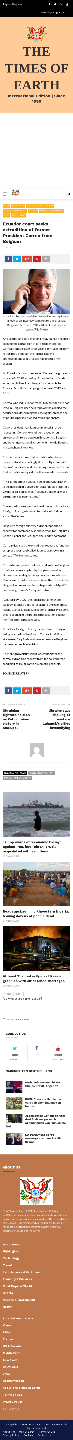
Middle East (11, 1353)
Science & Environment (19, 1300)
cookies (28, 1435)
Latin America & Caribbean (40, 205)
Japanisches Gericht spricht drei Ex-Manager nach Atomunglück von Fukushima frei (36, 1121)
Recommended (55, 210)
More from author (41, 773)
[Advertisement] (36, 151)
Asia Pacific (11, 1360)
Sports (8, 1293)
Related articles (15, 773)
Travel (7, 1265)
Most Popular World (15, 210)
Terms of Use (12, 1394)
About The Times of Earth (21, 1388)
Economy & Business (17, 1279)
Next (18, 994)
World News (18, 215)
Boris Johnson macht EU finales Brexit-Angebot (42, 1084)
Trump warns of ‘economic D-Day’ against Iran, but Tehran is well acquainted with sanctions (32, 846)
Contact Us (11, 1408)
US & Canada (12, 1346)
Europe (8, 1339)
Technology (11, 1258)
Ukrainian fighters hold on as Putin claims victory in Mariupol (16, 719)
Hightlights (18, 205)
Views (6, 215)
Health (7, 1307)
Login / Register (12, 4)
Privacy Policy (12, 1401)
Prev (9, 994)
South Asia (10, 1367)
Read (42, 210)
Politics (33, 210)
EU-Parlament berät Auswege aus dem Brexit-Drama (43, 1138)
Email (6, 205)
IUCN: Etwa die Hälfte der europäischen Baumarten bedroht (43, 1102)
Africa (7, 1332)
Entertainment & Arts (18, 1318)
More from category (17, 778)
